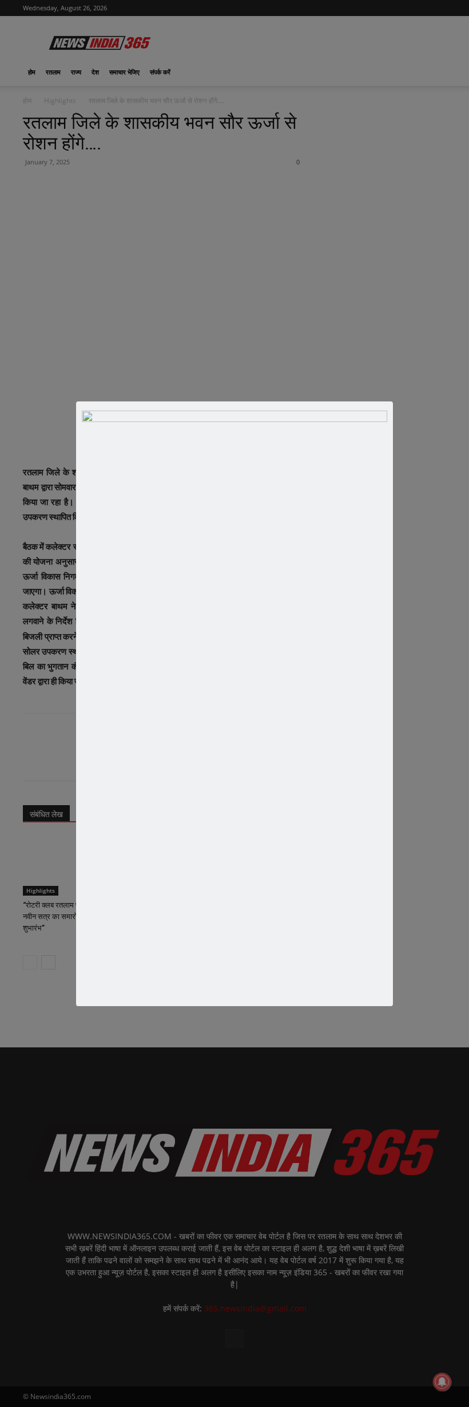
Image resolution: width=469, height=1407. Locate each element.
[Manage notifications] (442, 1382)
